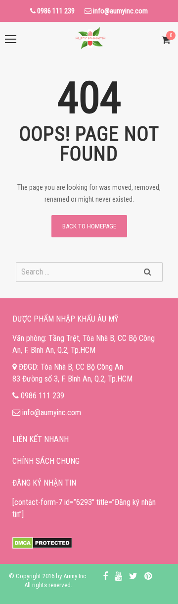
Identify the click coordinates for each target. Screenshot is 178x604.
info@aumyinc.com (51, 412)
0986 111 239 (42, 395)
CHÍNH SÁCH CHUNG (46, 461)
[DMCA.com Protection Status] (42, 543)
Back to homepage (89, 226)
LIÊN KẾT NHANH (40, 439)
